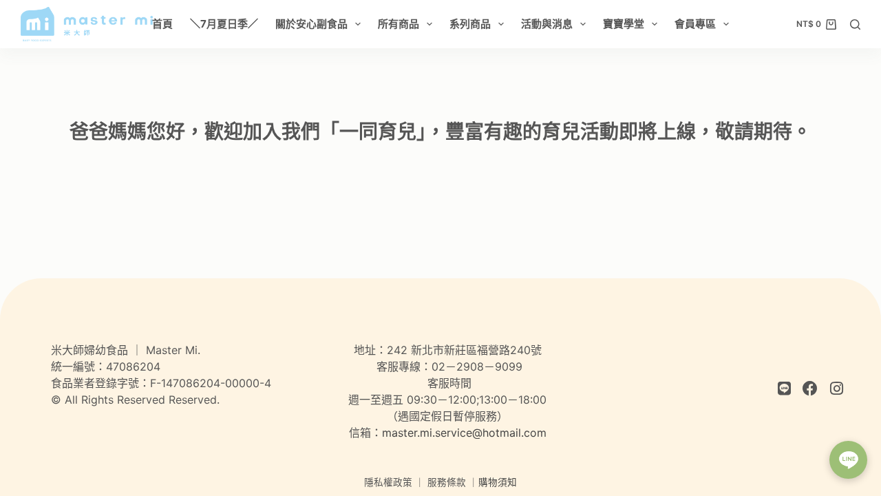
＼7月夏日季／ (224, 23)
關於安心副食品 (311, 23)
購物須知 (497, 482)
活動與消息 (547, 23)
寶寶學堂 (623, 23)
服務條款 (446, 482)
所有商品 (398, 23)
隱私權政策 (388, 482)
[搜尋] (855, 24)
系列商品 (470, 23)
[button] (848, 460)
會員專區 (695, 23)
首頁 (162, 23)
